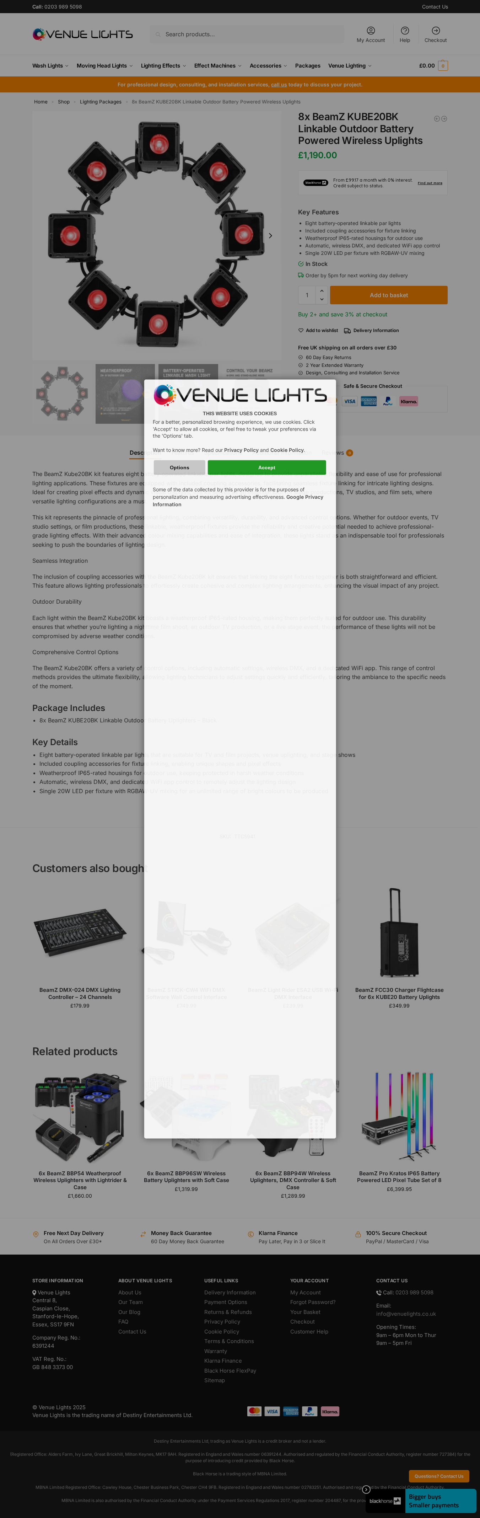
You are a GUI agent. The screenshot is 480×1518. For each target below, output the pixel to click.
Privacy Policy (241, 450)
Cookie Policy (287, 450)
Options (179, 467)
